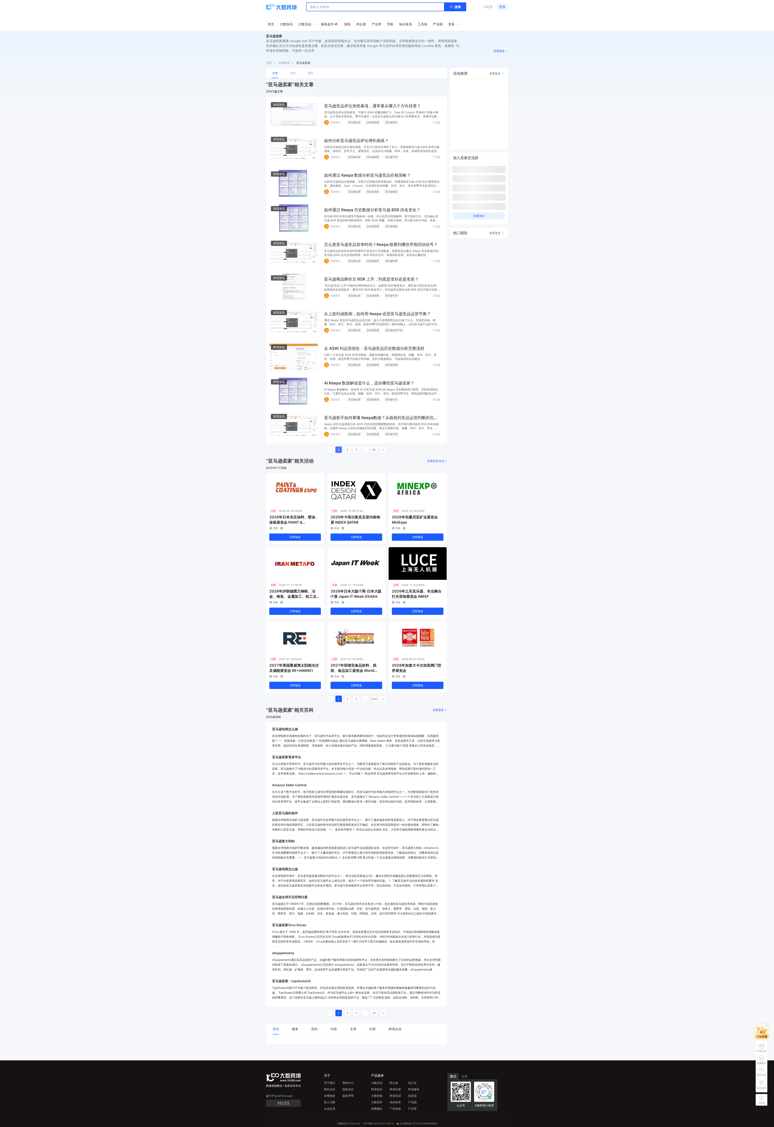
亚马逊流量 (391, 226)
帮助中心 (348, 1083)
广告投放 (395, 1108)
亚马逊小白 (391, 399)
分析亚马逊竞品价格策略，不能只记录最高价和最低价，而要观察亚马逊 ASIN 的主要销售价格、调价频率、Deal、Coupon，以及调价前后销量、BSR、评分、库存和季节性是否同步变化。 (382, 184)
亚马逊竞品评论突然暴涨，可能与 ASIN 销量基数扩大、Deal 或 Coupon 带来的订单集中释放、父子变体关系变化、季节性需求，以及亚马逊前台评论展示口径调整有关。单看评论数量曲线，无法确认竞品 (382, 114)
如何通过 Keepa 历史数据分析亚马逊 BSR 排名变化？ (372, 209)
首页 (269, 62)
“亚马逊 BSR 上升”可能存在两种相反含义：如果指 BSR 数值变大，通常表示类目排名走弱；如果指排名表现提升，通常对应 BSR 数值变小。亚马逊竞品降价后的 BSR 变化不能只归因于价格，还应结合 (382, 288)
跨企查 (394, 1083)
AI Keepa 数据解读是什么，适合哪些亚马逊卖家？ (369, 383)
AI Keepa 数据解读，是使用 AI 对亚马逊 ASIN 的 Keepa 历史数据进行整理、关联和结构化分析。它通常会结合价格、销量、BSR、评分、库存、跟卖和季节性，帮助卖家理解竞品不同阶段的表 (382, 392)
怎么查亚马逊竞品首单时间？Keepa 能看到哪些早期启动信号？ (381, 244)
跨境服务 (413, 1089)
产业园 (412, 1102)
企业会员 (329, 1108)
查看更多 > (440, 710)
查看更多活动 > (437, 461)
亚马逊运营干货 (393, 330)
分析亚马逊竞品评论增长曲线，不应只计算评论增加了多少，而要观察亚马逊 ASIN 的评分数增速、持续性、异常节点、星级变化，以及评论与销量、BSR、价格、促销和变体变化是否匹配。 (382, 149)
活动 (292, 73)
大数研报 (376, 1095)
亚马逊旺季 (391, 260)
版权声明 (348, 1095)
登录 (502, 7)
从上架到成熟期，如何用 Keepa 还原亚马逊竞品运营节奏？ (377, 313)
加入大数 (329, 1102)
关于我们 (329, 1083)
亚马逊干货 (391, 156)
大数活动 (376, 1083)
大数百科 (376, 1102)
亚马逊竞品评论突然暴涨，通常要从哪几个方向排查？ (372, 106)
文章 (275, 73)
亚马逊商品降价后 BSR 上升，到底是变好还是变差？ (371, 279)
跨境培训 (395, 1095)
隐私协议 (348, 1089)
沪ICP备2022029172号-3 (378, 1123)
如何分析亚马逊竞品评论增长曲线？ (356, 140)
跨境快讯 (376, 1089)
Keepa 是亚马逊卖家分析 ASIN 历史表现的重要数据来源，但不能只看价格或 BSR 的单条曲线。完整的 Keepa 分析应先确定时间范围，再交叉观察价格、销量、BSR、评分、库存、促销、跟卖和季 (381, 426)
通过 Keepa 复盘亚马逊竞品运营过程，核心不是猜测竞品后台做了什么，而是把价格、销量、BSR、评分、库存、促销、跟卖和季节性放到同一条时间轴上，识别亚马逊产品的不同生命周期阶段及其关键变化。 (382, 322)
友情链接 (329, 1095)
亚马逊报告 (391, 191)
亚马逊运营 (354, 122)
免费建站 (376, 1108)
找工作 (412, 1083)
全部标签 (284, 62)
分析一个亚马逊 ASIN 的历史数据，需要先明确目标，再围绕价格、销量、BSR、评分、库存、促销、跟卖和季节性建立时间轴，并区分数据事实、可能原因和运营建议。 (380, 356)
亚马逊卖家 (303, 62)
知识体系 (395, 1102)
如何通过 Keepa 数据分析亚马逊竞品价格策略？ (367, 175)
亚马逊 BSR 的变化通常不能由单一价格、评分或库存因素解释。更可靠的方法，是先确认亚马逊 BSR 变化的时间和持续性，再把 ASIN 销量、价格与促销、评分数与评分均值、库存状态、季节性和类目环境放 (381, 218)
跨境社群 (395, 1089)
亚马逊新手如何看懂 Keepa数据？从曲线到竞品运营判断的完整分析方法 (381, 418)
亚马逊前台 (391, 122)
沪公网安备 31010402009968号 (418, 1123)
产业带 (412, 1108)
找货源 (412, 1095)
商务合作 (329, 1089)
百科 (310, 73)
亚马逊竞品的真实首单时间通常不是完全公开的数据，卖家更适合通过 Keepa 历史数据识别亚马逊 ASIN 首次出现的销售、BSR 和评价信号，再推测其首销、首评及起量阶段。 (381, 253)
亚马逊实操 (391, 364)
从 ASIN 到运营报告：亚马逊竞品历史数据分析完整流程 (374, 348)
